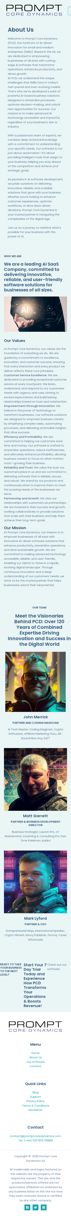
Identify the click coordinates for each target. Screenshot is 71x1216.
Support (35, 1097)
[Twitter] (35, 1207)
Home (35, 1053)
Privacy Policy (36, 1101)
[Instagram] (44, 1207)
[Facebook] (27, 1207)
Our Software (36, 1062)
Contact (35, 1066)
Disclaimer (35, 1110)
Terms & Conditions (35, 1105)
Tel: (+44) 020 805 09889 (35, 1140)
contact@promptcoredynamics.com (35, 1136)
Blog (36, 1092)
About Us (35, 1057)
